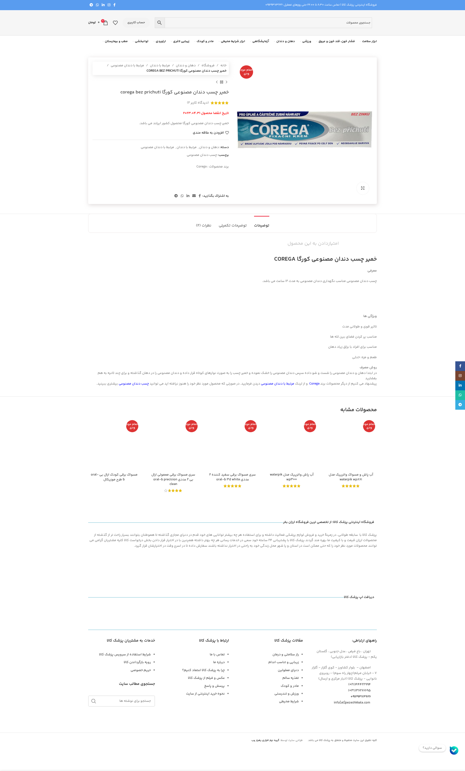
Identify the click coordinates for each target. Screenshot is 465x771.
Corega (201, 166)
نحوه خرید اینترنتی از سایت (205, 693)
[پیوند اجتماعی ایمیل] (194, 196)
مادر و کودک (290, 686)
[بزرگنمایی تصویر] (363, 188)
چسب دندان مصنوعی (202, 155)
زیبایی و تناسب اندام (283, 662)
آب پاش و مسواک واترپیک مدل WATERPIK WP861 (351, 477)
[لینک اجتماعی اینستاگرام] (109, 5)
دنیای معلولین (288, 670)
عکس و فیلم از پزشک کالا (206, 678)
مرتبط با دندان (160, 65)
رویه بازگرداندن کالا (137, 662)
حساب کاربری (136, 22)
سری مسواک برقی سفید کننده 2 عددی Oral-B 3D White (232, 477)
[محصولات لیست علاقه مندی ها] (115, 23)
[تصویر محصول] (351, 444)
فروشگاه (208, 65)
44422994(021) (359, 684)
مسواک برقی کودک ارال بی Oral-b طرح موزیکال (114, 477)
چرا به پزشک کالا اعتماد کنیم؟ (203, 670)
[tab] (261, 223)
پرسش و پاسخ (214, 686)
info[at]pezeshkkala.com (352, 702)
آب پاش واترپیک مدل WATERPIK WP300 (292, 477)
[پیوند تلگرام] (91, 5)
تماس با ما (217, 654)
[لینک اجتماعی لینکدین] (103, 5)
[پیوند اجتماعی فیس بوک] (114, 5)
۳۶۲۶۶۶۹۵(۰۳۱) (359, 690)
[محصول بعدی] (216, 82)
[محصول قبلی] (226, 82)
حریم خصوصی (141, 670)
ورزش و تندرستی (286, 693)
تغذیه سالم (290, 678)
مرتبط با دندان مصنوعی (127, 65)
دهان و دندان (186, 65)
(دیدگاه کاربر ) (198, 103)
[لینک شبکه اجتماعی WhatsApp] (97, 5)
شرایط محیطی (289, 701)
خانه (223, 65)
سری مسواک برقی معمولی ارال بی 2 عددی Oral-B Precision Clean (173, 479)
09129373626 (274, 5)
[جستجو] (93, 701)
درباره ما (219, 662)
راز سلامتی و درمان (285, 654)
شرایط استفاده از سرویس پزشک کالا (125, 654)
